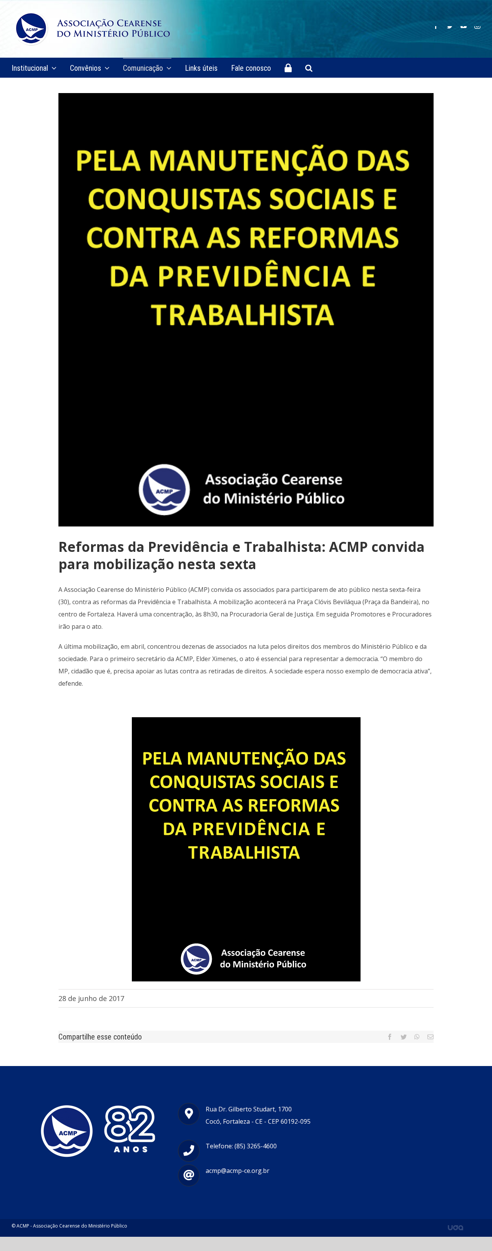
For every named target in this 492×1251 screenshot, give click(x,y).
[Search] (308, 67)
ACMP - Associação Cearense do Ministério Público (72, 1226)
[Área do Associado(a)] (288, 67)
